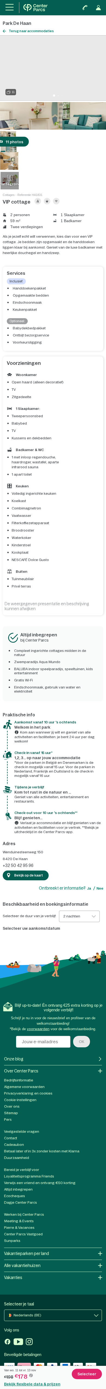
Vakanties (13, 1277)
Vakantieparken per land (26, 1253)
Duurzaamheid (16, 1158)
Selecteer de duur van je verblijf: (29, 916)
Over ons (12, 1106)
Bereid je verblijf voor (21, 1170)
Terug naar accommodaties (31, 31)
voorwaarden (38, 1029)
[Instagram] (29, 1342)
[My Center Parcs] (98, 8)
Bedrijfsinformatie (18, 1080)
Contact (10, 1138)
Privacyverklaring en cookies (28, 1093)
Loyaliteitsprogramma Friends (29, 1176)
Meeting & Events (19, 1221)
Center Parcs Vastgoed (23, 1234)
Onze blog (13, 1059)
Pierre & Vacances (19, 1228)
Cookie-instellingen (20, 1100)
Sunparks (12, 1241)
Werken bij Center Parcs (24, 1214)
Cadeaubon (14, 1145)
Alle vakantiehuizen (22, 1265)
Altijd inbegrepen (18, 1189)
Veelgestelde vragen (21, 1131)
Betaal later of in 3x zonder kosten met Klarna (41, 1151)
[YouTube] (18, 1342)
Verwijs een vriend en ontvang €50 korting (40, 1183)
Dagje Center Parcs (20, 1202)
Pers (8, 1119)
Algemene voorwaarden (24, 1087)
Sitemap (11, 1113)
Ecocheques (14, 1196)
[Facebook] (7, 1342)
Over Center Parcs (21, 1071)
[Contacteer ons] (85, 8)
